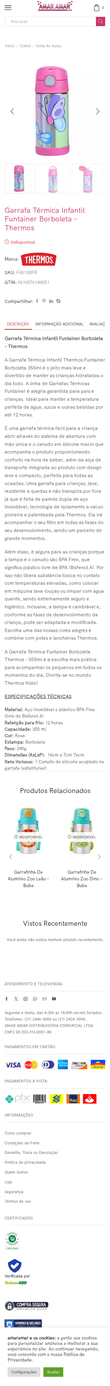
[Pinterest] (44, 301)
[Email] (44, 999)
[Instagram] (26, 999)
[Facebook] (37, 301)
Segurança (14, 1191)
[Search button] (100, 21)
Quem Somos (16, 1172)
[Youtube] (54, 999)
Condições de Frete (22, 1142)
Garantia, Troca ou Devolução (31, 1152)
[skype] (58, 301)
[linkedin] (51, 301)
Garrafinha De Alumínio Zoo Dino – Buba (81, 878)
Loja (8, 1181)
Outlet (25, 45)
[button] (12, 111)
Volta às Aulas (48, 45)
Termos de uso (18, 1201)
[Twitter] (16, 999)
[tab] (18, 324)
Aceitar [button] (53, 1371)
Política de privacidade (25, 1162)
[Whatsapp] (35, 999)
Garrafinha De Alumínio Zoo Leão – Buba (28, 878)
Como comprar (18, 1133)
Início (9, 45)
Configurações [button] (24, 1371)
